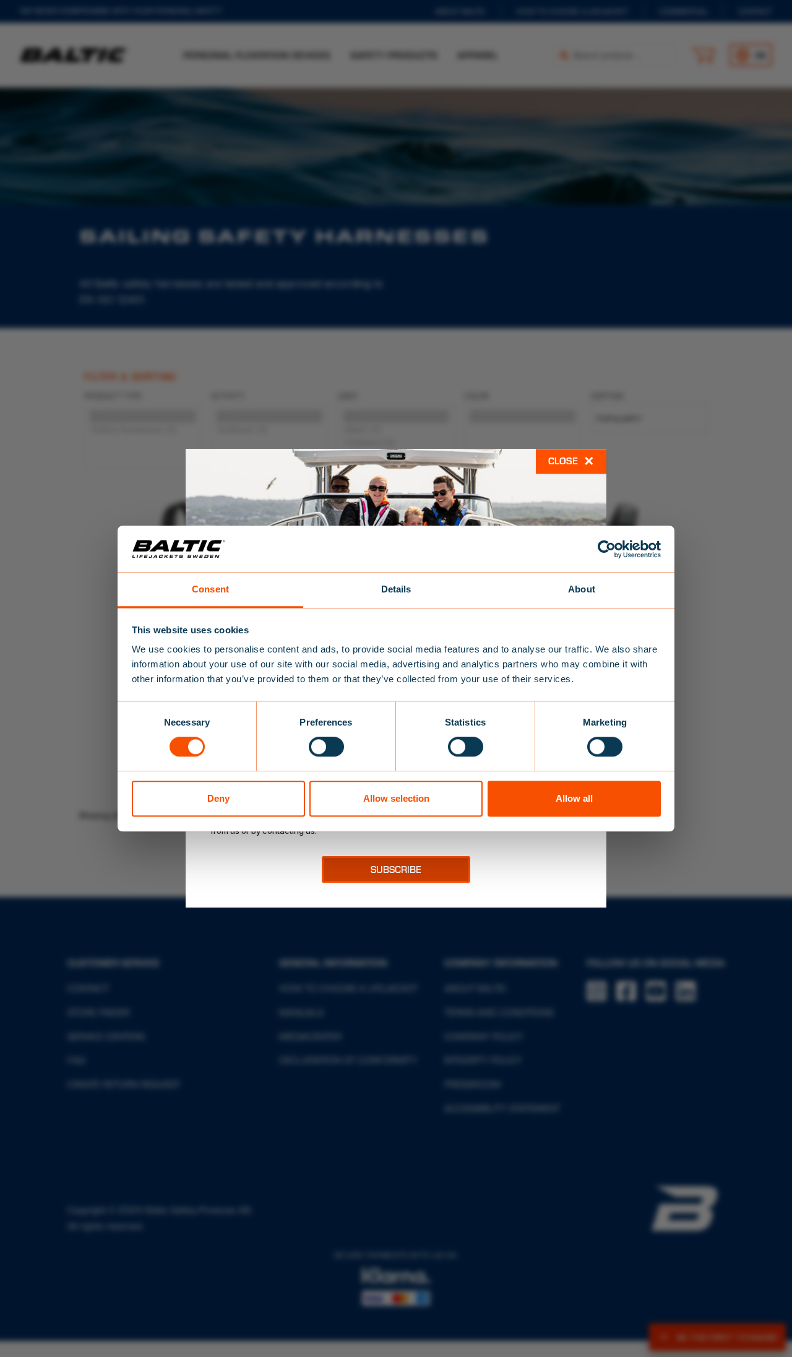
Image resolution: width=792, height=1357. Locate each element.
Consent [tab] (210, 589)
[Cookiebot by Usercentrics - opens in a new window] (607, 549)
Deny (218, 798)
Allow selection (396, 798)
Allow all (574, 798)
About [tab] (581, 589)
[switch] (326, 747)
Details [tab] (396, 589)
